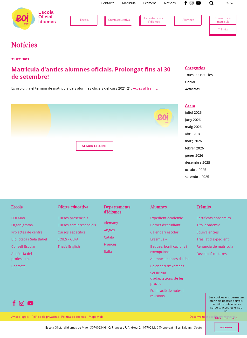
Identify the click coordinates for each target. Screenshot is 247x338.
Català (109, 237)
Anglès (109, 230)
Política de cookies (73, 316)
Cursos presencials (73, 218)
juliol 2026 (193, 112)
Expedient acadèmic (166, 218)
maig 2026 (193, 126)
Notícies (170, 3)
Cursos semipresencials (77, 225)
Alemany (111, 222)
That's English (69, 246)
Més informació (226, 318)
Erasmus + (158, 239)
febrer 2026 (194, 148)
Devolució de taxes (212, 253)
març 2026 (193, 141)
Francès (110, 244)
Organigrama (22, 225)
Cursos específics (71, 232)
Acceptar (226, 327)
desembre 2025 (197, 162)
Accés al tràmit (145, 88)
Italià (108, 251)
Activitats (192, 89)
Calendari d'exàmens (167, 266)
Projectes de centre (26, 232)
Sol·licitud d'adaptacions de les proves (167, 278)
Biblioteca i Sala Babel (29, 239)
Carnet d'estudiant (165, 225)
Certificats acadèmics (214, 218)
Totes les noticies (199, 74)
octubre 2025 (195, 169)
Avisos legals (20, 316)
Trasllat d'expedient (213, 239)
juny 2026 (193, 119)
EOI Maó (18, 218)
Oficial (190, 82)
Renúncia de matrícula (215, 246)
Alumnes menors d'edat (169, 258)
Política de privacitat (45, 316)
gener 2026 (194, 155)
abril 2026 (193, 134)
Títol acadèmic (208, 225)
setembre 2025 (197, 176)
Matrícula (129, 3)
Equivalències (208, 232)
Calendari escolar (164, 232)
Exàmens (149, 3)
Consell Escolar (23, 246)
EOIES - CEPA (68, 239)
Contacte (107, 3)
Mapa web (96, 316)
